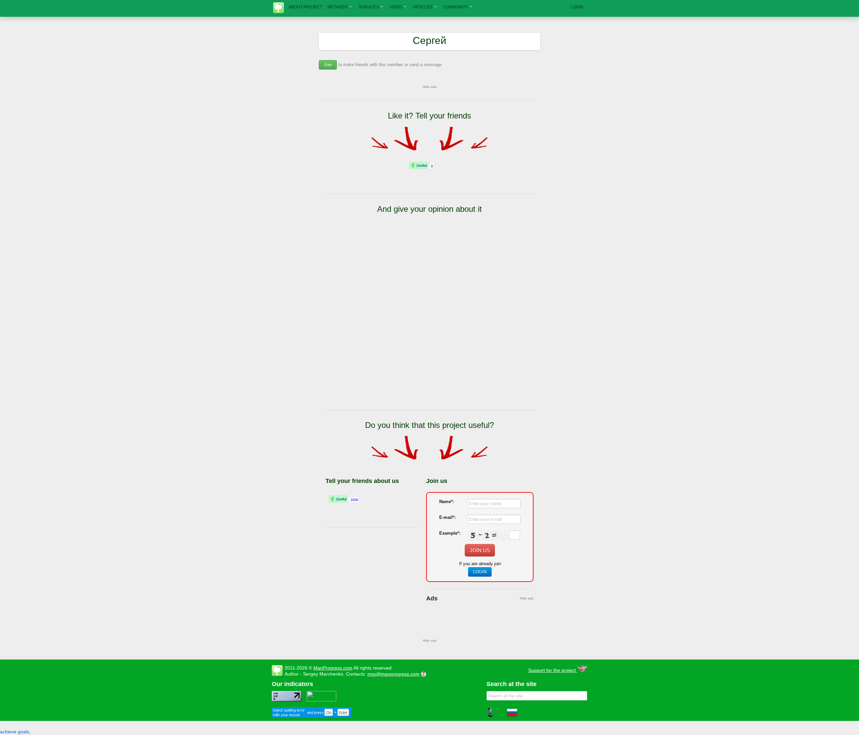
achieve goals (14, 731)
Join (328, 64)
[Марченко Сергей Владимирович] (424, 674)
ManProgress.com (332, 668)
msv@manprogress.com (393, 674)
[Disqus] (429, 321)
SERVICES (368, 7)
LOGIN (577, 7)
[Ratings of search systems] (321, 699)
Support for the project (552, 670)
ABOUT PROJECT (305, 7)
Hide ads (430, 87)
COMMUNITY (455, 7)
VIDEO (396, 7)
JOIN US (480, 550)
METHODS (337, 7)
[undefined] (311, 716)
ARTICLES (423, 7)
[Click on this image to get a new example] (487, 535)
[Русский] (512, 716)
